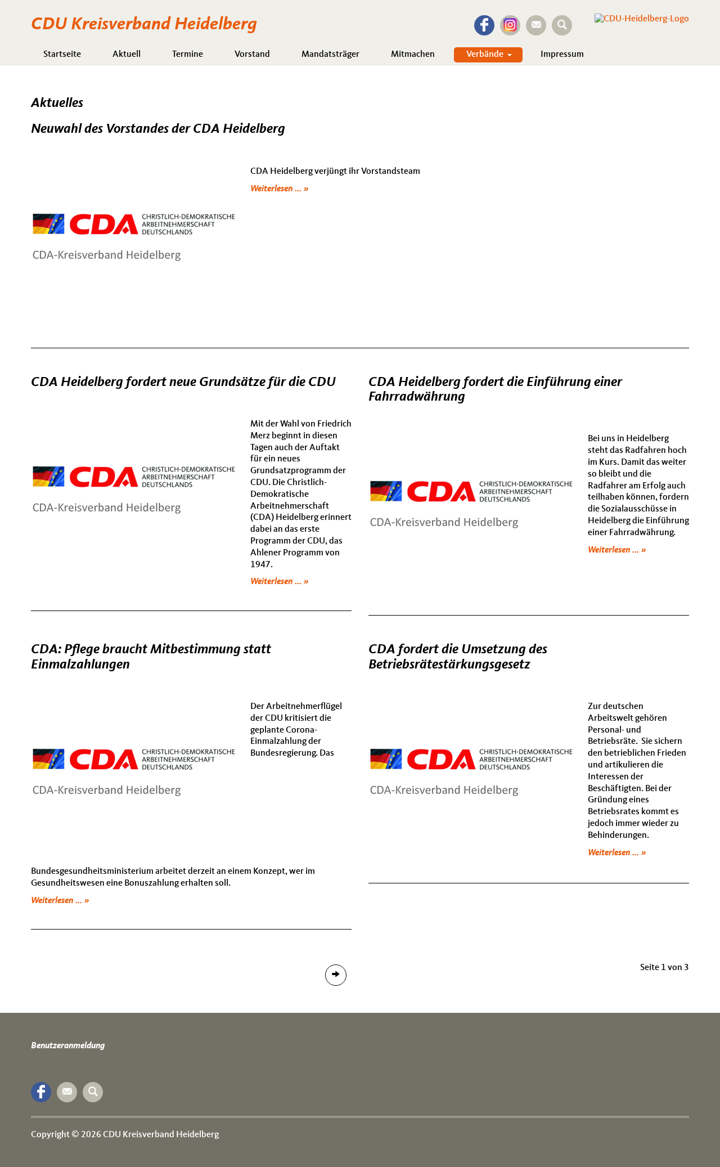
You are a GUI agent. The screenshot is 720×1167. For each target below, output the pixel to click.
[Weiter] (335, 975)
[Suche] (562, 25)
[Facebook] (484, 25)
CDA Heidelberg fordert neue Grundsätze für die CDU (183, 382)
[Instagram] (510, 25)
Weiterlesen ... (277, 189)
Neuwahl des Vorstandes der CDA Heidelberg (158, 129)
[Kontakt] (536, 25)
